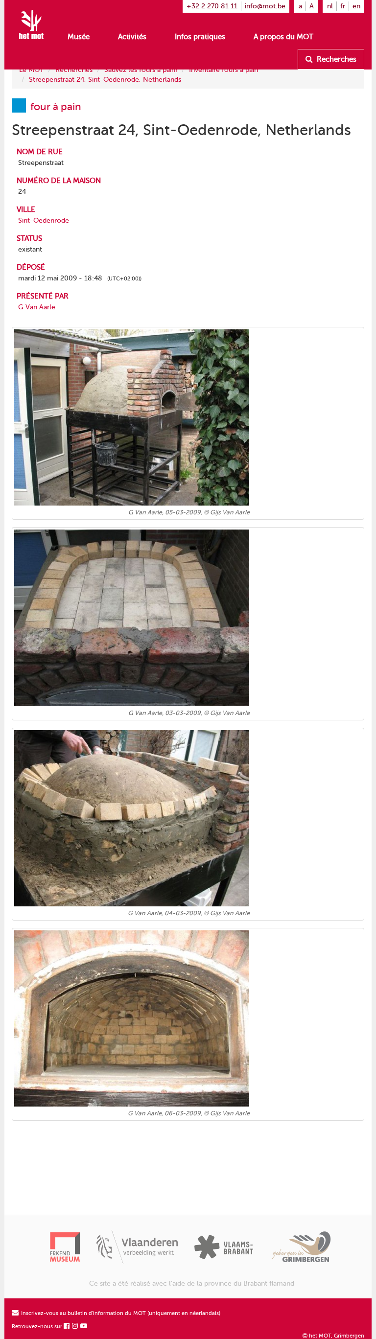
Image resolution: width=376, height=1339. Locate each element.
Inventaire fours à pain (223, 69)
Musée (79, 36)
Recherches (335, 59)
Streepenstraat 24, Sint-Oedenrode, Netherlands (105, 79)
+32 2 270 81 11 (212, 6)
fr (342, 6)
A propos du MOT (283, 36)
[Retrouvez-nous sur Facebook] (67, 1326)
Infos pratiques (200, 36)
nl (330, 6)
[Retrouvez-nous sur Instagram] (75, 1326)
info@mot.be (265, 6)
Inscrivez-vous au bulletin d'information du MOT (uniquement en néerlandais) (120, 1313)
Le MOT (31, 69)
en (356, 6)
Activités (132, 36)
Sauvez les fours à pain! (140, 69)
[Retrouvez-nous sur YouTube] (84, 1326)
